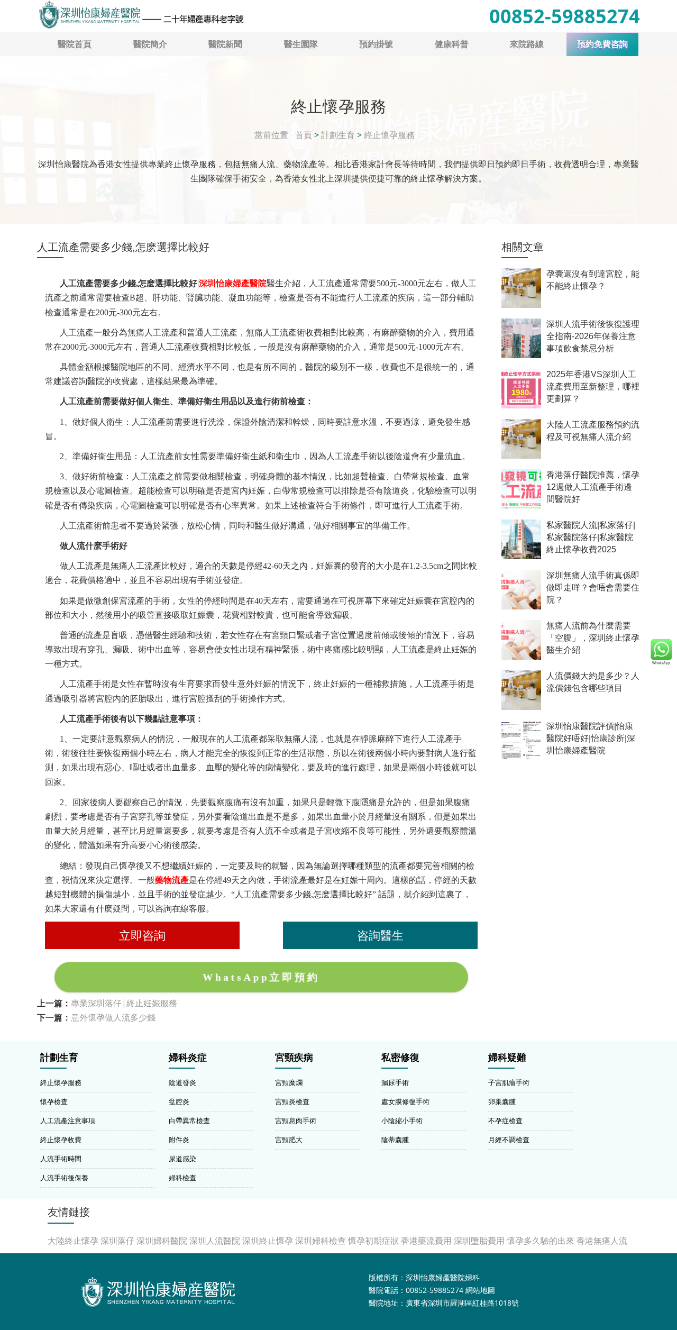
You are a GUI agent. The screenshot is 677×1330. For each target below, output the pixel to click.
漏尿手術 (395, 1082)
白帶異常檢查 (189, 1120)
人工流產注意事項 (67, 1120)
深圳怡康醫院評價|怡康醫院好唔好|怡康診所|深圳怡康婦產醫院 (590, 738)
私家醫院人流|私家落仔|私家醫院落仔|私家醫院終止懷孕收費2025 (590, 537)
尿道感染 (182, 1158)
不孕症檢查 (505, 1120)
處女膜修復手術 (405, 1101)
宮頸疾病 (294, 1057)
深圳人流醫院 (214, 1240)
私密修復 (400, 1057)
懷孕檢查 (54, 1101)
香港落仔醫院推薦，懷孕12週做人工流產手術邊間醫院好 (592, 487)
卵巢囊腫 (502, 1101)
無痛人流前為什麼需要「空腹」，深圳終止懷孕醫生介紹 (592, 637)
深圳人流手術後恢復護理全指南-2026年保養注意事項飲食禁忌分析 (592, 336)
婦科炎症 (188, 1057)
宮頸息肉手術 (295, 1120)
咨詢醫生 (380, 935)
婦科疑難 (507, 1057)
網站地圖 (480, 1290)
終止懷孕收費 (60, 1139)
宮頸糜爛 (289, 1082)
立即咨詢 (142, 935)
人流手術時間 (60, 1158)
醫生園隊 (301, 44)
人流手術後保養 (64, 1177)
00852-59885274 (564, 16)
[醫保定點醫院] (140, 15)
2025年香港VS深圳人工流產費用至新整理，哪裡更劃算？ (592, 386)
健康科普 (452, 44)
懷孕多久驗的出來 (540, 1240)
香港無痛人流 (602, 1240)
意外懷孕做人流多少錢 (113, 1017)
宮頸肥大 (289, 1139)
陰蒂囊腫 (395, 1139)
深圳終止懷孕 (267, 1240)
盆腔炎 (179, 1101)
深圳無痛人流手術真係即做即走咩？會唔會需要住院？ (592, 587)
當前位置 (271, 135)
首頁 (303, 135)
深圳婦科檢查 (320, 1240)
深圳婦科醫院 (161, 1240)
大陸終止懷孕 (73, 1240)
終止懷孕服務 (389, 135)
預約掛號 (376, 44)
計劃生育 (338, 135)
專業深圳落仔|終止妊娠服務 (124, 1003)
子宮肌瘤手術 (508, 1082)
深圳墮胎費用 (479, 1240)
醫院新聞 (225, 44)
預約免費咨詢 (602, 44)
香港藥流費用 (426, 1240)
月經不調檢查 (508, 1139)
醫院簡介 (150, 44)
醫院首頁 (75, 44)
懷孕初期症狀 (373, 1240)
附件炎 (179, 1139)
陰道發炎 (182, 1082)
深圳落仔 (117, 1240)
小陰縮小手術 (402, 1120)
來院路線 (527, 44)
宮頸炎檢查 (292, 1101)
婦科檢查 (182, 1177)
